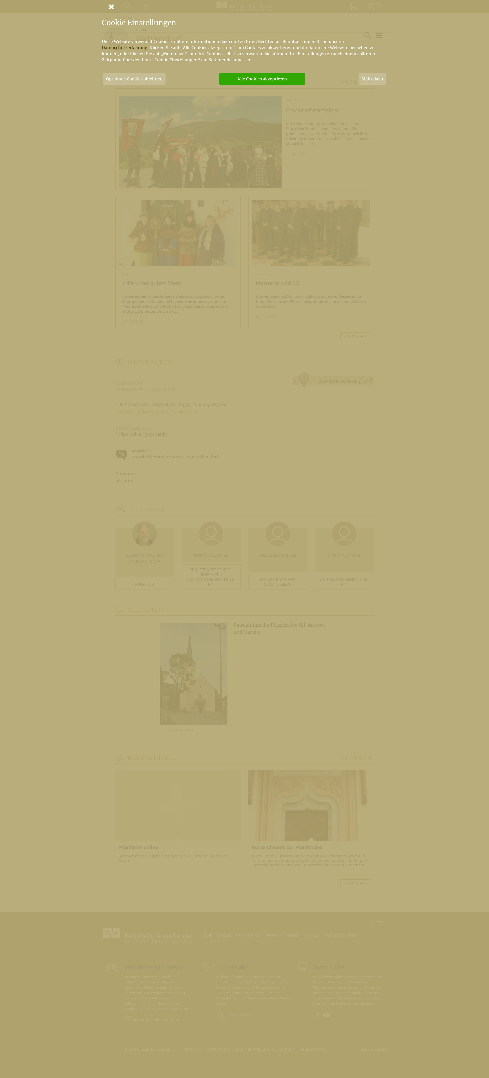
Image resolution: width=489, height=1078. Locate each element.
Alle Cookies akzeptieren (262, 78)
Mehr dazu (372, 78)
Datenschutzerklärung (124, 47)
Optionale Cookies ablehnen (134, 78)
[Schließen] (244, 6)
